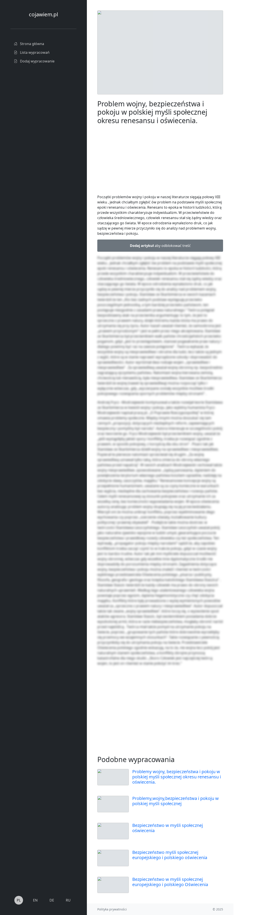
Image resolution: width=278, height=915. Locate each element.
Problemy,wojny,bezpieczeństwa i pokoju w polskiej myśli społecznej (175, 800)
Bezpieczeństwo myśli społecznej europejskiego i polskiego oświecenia (169, 854)
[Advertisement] (160, 160)
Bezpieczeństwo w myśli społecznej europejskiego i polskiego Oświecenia (170, 881)
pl (19, 900)
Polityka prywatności (112, 909)
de (52, 900)
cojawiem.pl (43, 14)
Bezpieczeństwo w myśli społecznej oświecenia (167, 827)
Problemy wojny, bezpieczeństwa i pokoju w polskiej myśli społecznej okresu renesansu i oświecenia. (176, 777)
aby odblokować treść (160, 245)
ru (68, 900)
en (35, 900)
